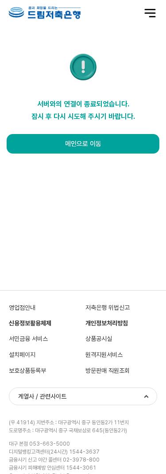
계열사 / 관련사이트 (42, 396)
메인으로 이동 (83, 144)
